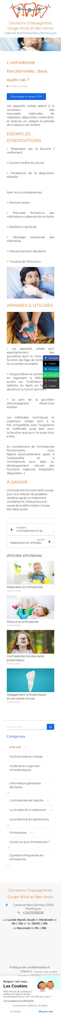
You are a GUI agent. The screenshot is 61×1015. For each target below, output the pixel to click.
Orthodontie (18, 832)
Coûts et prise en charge (26, 756)
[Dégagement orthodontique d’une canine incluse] (30, 680)
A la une (15, 747)
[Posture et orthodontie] (30, 607)
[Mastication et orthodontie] (30, 572)
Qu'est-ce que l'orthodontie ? (29, 842)
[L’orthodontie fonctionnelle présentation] (30, 642)
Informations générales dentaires (25, 785)
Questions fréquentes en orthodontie (26, 857)
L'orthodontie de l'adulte (26, 800)
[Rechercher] (50, 727)
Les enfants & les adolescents (29, 819)
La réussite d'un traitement (27, 809)
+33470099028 (33, 912)
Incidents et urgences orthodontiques (24, 768)
